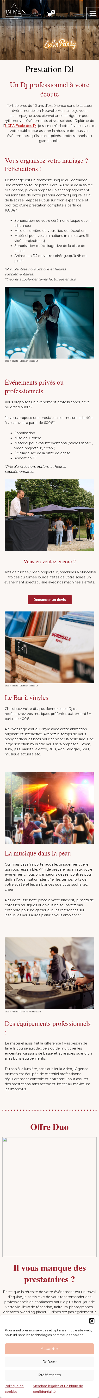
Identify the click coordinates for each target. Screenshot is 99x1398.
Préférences (49, 1375)
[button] (91, 1320)
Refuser (50, 1361)
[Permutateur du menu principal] (92, 13)
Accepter (49, 1348)
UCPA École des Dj (21, 126)
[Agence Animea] (14, 11)
